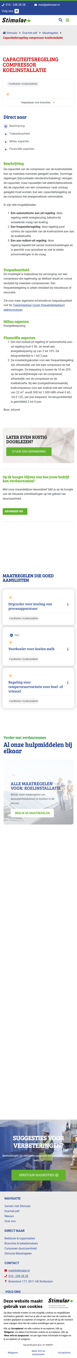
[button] (67, 20)
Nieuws (9, 1216)
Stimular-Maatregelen (18, 1253)
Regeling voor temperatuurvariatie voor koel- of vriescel (35, 686)
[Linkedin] (17, 11)
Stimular (11, 33)
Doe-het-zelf (29, 33)
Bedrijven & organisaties (19, 1238)
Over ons (10, 1221)
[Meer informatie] (68, 604)
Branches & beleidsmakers (21, 1243)
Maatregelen (50, 33)
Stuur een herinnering (29, 451)
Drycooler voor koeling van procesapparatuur (30, 606)
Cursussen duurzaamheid (20, 1248)
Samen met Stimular (17, 1206)
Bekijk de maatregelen (32, 813)
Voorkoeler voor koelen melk (31, 649)
